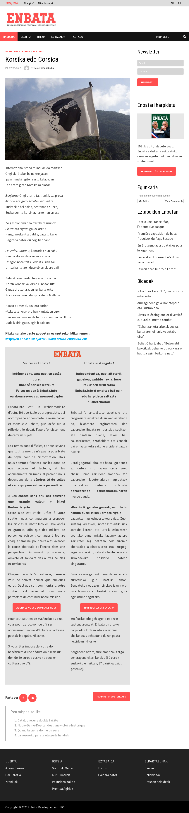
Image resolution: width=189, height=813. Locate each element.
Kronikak (11, 782)
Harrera (9, 37)
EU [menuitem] (172, 3)
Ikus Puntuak (61, 775)
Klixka (26, 51)
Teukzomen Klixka (44, 68)
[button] (144, 201)
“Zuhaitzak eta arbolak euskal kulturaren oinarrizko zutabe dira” (157, 331)
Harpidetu (162, 37)
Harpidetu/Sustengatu (99, 607)
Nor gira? (29, 3)
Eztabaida (58, 37)
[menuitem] (172, 2)
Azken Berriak (14, 768)
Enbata (32, 807)
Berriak (149, 768)
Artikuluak (12, 51)
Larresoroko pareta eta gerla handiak (43, 735)
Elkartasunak (45, 3)
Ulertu (25, 37)
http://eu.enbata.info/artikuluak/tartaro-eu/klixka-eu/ (46, 339)
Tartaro (77, 37)
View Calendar (173, 201)
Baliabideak (153, 775)
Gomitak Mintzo (63, 768)
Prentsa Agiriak (62, 788)
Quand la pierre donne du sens (38, 730)
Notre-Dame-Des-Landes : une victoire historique (51, 725)
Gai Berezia (13, 775)
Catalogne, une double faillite (38, 720)
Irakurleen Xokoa (63, 782)
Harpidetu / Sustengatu (156, 171)
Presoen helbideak (157, 782)
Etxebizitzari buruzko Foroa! (156, 269)
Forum (102, 768)
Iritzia (41, 37)
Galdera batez (107, 775)
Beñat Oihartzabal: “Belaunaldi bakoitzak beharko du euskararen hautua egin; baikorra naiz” (160, 348)
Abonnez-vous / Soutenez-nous (36, 607)
